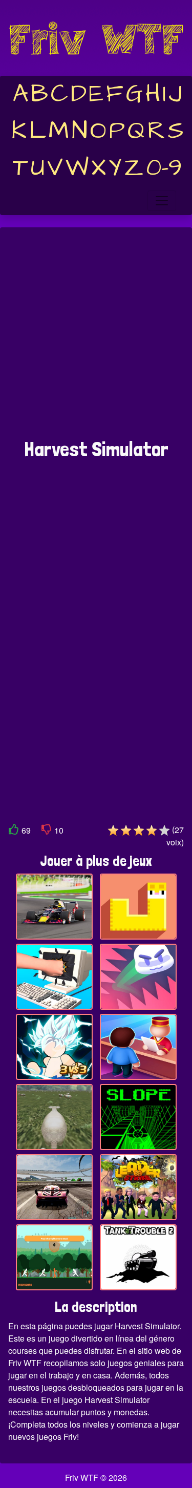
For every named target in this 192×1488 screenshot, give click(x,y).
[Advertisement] (96, 338)
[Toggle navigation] (161, 200)
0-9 (164, 168)
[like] (13, 831)
